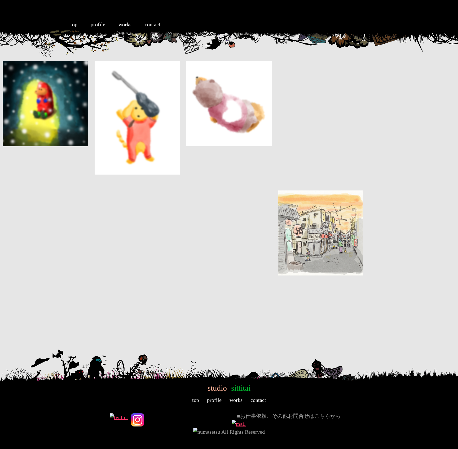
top (74, 24)
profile (98, 24)
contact (152, 24)
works (124, 24)
